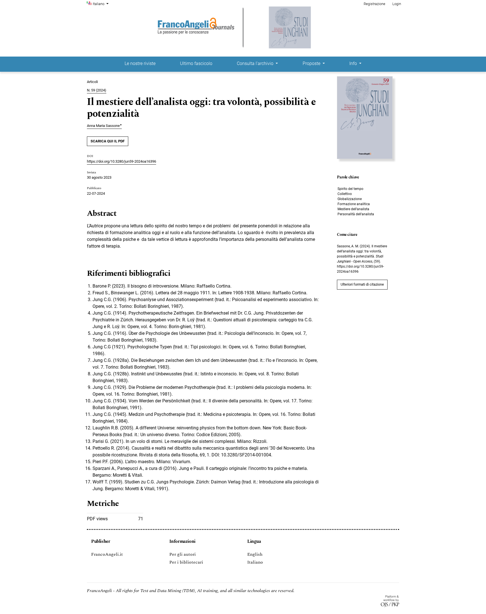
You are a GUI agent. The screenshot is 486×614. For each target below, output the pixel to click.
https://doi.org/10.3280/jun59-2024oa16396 (121, 161)
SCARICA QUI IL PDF (108, 141)
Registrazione (374, 4)
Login (396, 4)
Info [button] (353, 63)
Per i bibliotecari (186, 562)
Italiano (255, 562)
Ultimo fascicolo (196, 63)
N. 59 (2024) (96, 90)
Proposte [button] (312, 63)
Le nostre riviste (140, 63)
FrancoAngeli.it (107, 554)
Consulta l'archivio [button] (255, 63)
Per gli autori (182, 554)
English (254, 554)
